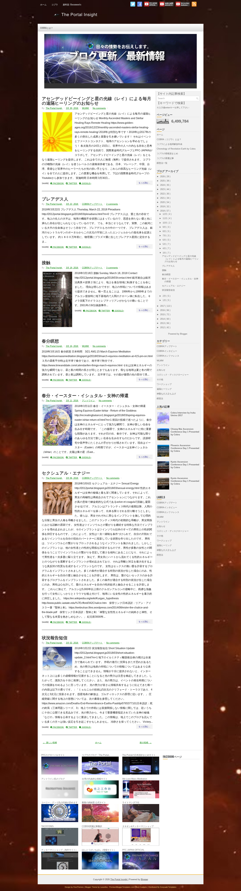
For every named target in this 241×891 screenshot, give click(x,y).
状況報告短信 (54, 637)
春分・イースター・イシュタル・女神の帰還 (85, 395)
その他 (160, 379)
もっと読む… (144, 183)
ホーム (43, 4)
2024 (162, 185)
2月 (165, 296)
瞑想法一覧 (162, 163)
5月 (165, 244)
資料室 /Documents (72, 4)
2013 (162, 323)
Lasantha (104, 887)
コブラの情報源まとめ (167, 153)
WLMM (85, 108)
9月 (165, 227)
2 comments (112, 204)
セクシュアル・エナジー (66, 472)
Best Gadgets (141, 887)
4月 (165, 248)
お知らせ (161, 370)
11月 (165, 218)
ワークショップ (164, 384)
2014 (162, 319)
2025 (162, 181)
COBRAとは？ (46, 27)
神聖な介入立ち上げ (166, 393)
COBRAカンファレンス (168, 356)
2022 (162, 193)
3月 (165, 253)
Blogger (183, 334)
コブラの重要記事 (165, 158)
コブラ (54, 4)
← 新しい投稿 (50, 742)
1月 (165, 300)
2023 (162, 189)
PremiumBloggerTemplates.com (122, 887)
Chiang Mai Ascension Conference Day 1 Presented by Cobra (185, 432)
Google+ (86, 183)
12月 (165, 214)
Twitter (73, 183)
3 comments (112, 267)
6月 (165, 240)
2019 (162, 206)
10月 (165, 223)
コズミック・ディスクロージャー (173, 374)
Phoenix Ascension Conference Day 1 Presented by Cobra (185, 448)
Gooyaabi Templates (168, 887)
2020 (162, 202)
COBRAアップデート (92, 204)
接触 (46, 262)
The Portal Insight (76, 16)
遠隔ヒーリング (164, 389)
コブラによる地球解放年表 (169, 144)
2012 (162, 327)
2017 (162, 306)
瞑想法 (160, 398)
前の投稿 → (146, 742)
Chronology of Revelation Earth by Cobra (176, 149)
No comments (99, 108)
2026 (162, 176)
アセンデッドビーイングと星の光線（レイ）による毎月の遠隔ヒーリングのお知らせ (96, 100)
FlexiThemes (78, 887)
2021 (162, 198)
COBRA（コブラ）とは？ (169, 139)
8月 (165, 231)
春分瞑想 (50, 341)
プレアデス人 (55, 198)
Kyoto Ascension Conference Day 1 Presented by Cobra (185, 465)
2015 (162, 314)
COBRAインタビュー (167, 351)
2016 (162, 310)
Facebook (58, 183)
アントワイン (88, 400)
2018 (162, 211)
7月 (165, 235)
